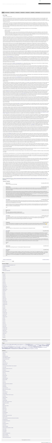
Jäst (28, 178)
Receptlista (32, 12)
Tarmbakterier (4, 179)
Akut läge (5, 15)
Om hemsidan (7, 12)
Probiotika (34, 178)
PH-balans (4, 422)
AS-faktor (4, 360)
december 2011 (5, 312)
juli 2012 (4, 305)
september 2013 (5, 289)
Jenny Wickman (5, 393)
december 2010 (5, 327)
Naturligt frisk (4, 411)
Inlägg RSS (43, 0)
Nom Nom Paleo (5, 416)
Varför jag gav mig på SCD (6, 270)
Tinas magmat (9, 2)
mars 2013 (4, 297)
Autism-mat (4, 361)
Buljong (24, 344)
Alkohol (15, 178)
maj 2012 (4, 308)
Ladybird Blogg (5, 400)
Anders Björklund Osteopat (6, 357)
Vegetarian (28, 348)
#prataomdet (4, 344)
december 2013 (5, 286)
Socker (43, 178)
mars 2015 (4, 278)
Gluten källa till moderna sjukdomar (7, 383)
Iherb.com (7, 91)
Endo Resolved (5, 375)
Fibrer (38, 344)
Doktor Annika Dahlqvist (6, 371)
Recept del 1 (12, 12)
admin (4, 16)
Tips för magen (38, 12)
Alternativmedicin (18, 178)
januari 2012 (4, 311)
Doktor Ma (4, 372)
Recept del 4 (27, 12)
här (28, 82)
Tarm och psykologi (5, 434)
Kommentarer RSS (48, 0)
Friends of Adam (5, 379)
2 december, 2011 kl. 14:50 (45, 215)
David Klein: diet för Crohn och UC (7, 368)
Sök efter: (3, 261)
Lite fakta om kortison (46, 259)
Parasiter (6, 347)
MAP (38, 345)
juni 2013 (4, 293)
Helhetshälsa (4, 386)
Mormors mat (4, 408)
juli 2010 (4, 334)
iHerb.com (4, 390)
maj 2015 (4, 275)
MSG (3, 347)
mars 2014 (4, 283)
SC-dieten (30, 347)
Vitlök (34, 348)
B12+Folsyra (24, 93)
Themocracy (49, 442)
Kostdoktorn (4, 398)
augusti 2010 (4, 333)
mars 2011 (4, 323)
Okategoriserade (8, 178)
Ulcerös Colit (22, 348)
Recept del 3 (22, 12)
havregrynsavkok (19, 63)
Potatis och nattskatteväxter (7, 259)
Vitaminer (32, 348)
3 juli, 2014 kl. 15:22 (45, 249)
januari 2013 (4, 300)
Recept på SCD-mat (5, 423)
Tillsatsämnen (14, 348)
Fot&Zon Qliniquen (5, 378)
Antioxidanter (20, 344)
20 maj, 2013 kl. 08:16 (45, 222)
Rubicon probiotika (5, 426)
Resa (21, 347)
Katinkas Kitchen (5, 397)
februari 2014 (4, 285)
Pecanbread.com (5, 419)
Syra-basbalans (44, 347)
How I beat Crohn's (5, 387)
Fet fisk (34, 344)
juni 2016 (4, 274)
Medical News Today (5, 405)
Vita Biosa (9, 136)
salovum (18, 103)
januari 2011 (4, 326)
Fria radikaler (42, 344)
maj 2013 (4, 294)
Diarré (27, 178)
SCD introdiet (4, 269)
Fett (36, 344)
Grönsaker (4, 345)
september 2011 (5, 316)
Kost (30, 178)
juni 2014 (4, 279)
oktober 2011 (4, 315)
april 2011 (4, 322)
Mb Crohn (42, 346)
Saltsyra (27, 347)
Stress (45, 178)
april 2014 (4, 282)
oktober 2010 (4, 330)
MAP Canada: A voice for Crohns (7, 401)
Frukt (45, 344)
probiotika (9, 133)
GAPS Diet (4, 382)
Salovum (41, 178)
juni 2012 (4, 307)
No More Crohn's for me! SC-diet (7, 415)
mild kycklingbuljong (10, 56)
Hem (3, 12)
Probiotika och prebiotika (6, 266)
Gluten (48, 344)
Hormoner (10, 345)
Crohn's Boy (4, 367)
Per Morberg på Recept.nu (6, 420)
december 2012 (5, 301)
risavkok (14, 63)
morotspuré (33, 124)
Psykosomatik (38, 178)
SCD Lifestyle (4, 430)
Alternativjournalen (5, 356)
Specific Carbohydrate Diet (6, 433)
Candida (25, 178)
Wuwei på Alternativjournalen (7, 437)
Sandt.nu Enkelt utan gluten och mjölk (8, 427)
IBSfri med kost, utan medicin (7, 389)
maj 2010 (4, 337)
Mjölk (32, 178)
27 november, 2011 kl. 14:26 (44, 199)
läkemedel (33, 345)
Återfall (22, 178)
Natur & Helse (5, 409)
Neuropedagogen (5, 412)
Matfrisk (4, 404)
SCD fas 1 (4, 267)
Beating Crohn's (5, 364)
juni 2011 (4, 319)
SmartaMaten (4, 431)
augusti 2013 (4, 290)
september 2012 (5, 304)
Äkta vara (4, 353)
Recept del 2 (17, 12)
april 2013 (4, 296)
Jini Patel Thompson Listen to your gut (8, 394)
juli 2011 (4, 318)
